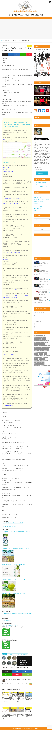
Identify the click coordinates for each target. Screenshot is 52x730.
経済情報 (15, 15)
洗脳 (36, 358)
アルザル (36, 337)
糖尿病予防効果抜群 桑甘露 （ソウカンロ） (13, 580)
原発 (40, 352)
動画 (47, 350)
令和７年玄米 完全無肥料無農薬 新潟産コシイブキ (15, 548)
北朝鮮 (36, 352)
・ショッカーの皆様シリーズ (40, 186)
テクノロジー (27, 15)
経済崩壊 (37, 362)
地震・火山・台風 (21, 15)
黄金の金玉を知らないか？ (25, 728)
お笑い (36, 335)
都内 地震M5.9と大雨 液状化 (43, 286)
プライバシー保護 (38, 206)
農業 (42, 362)
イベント (9, 15)
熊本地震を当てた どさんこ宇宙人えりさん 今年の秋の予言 (41, 272)
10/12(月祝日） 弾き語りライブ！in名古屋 (13, 523)
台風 (45, 352)
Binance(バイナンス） (8, 162)
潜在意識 (42, 358)
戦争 (36, 357)
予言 (40, 348)
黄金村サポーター (38, 197)
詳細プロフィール (42, 173)
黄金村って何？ (37, 195)
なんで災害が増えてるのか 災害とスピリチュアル (41, 264)
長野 (42, 365)
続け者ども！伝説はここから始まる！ (26, 17)
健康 (42, 350)
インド (44, 339)
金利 (42, 363)
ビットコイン (11, 654)
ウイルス (37, 340)
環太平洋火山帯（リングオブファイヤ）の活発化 (43, 280)
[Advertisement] (26, 29)
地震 (41, 353)
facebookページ (37, 208)
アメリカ (41, 335)
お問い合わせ (42, 15)
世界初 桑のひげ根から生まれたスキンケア (12, 564)
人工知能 (46, 348)
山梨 (45, 353)
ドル (36, 344)
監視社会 (37, 360)
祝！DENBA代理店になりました (11, 526)
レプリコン (46, 347)
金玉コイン (37, 365)
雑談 (12, 15)
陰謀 (37, 15)
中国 (36, 348)
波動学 (45, 357)
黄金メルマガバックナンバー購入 (41, 199)
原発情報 (32, 15)
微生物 (43, 355)
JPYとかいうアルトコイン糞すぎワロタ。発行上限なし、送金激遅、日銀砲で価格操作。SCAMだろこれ (17, 124)
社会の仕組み (44, 360)
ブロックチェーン (19, 654)
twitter (35, 210)
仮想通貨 (26, 654)
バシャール (41, 344)
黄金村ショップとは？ (39, 201)
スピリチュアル (44, 340)
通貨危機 (37, 363)
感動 (47, 355)
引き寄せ (37, 355)
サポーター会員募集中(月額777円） (11, 625)
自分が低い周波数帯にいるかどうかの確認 (43, 293)
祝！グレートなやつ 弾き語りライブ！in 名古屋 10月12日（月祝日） (41, 300)
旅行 (40, 357)
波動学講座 (36, 204)
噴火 (36, 353)
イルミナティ (37, 339)
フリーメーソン (46, 345)
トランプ (44, 342)
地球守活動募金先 (7, 620)
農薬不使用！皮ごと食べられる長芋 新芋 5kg (13, 593)
